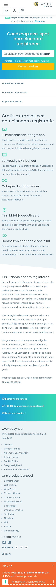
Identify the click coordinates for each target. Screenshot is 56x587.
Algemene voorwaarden (16, 452)
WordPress (9, 489)
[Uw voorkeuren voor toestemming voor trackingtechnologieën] (5, 582)
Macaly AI (9, 518)
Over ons (8, 444)
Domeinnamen (11, 480)
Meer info (40, 21)
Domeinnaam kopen (13, 83)
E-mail (7, 526)
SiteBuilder (9, 513)
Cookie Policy (11, 461)
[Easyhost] (42, 4)
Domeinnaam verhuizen (14, 92)
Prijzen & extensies (12, 101)
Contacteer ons (12, 448)
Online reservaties (13, 509)
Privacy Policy (11, 456)
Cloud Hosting (11, 530)
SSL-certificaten (12, 493)
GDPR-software (12, 497)
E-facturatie (10, 505)
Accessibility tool (13, 501)
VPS (6, 522)
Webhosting (10, 484)
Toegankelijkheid (13, 465)
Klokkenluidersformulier (16, 469)
